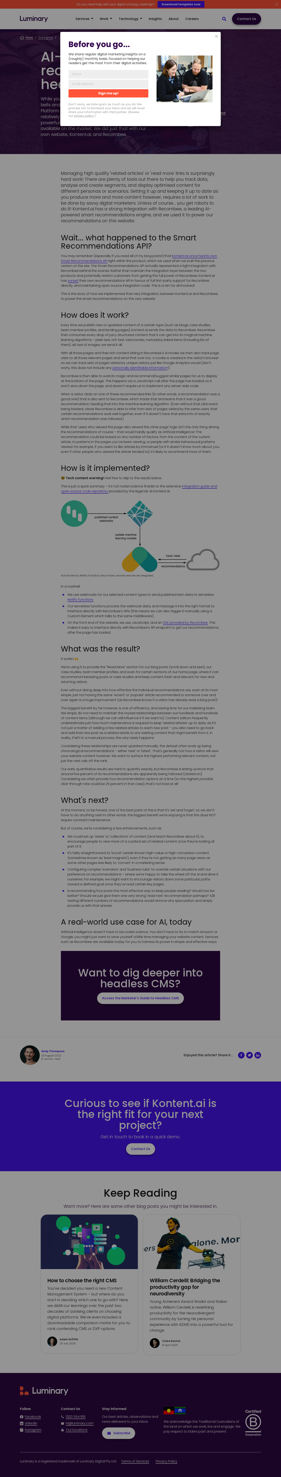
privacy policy (84, 116)
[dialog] (140, 79)
